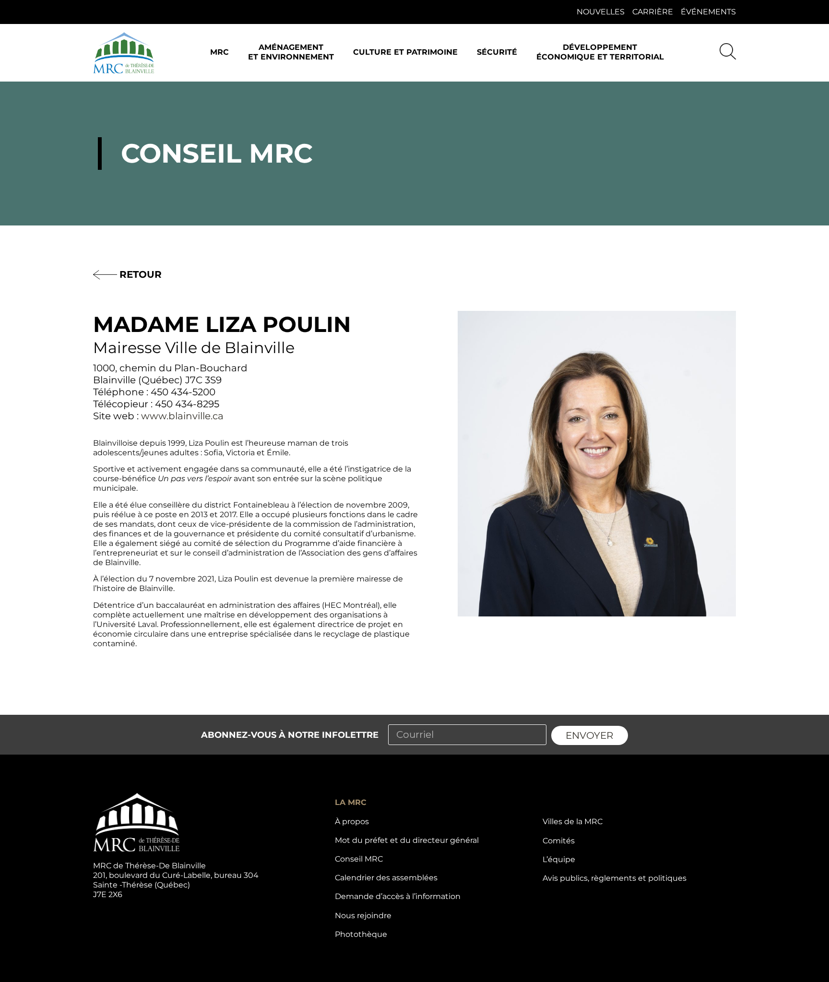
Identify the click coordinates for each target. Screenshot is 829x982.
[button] (219, 53)
